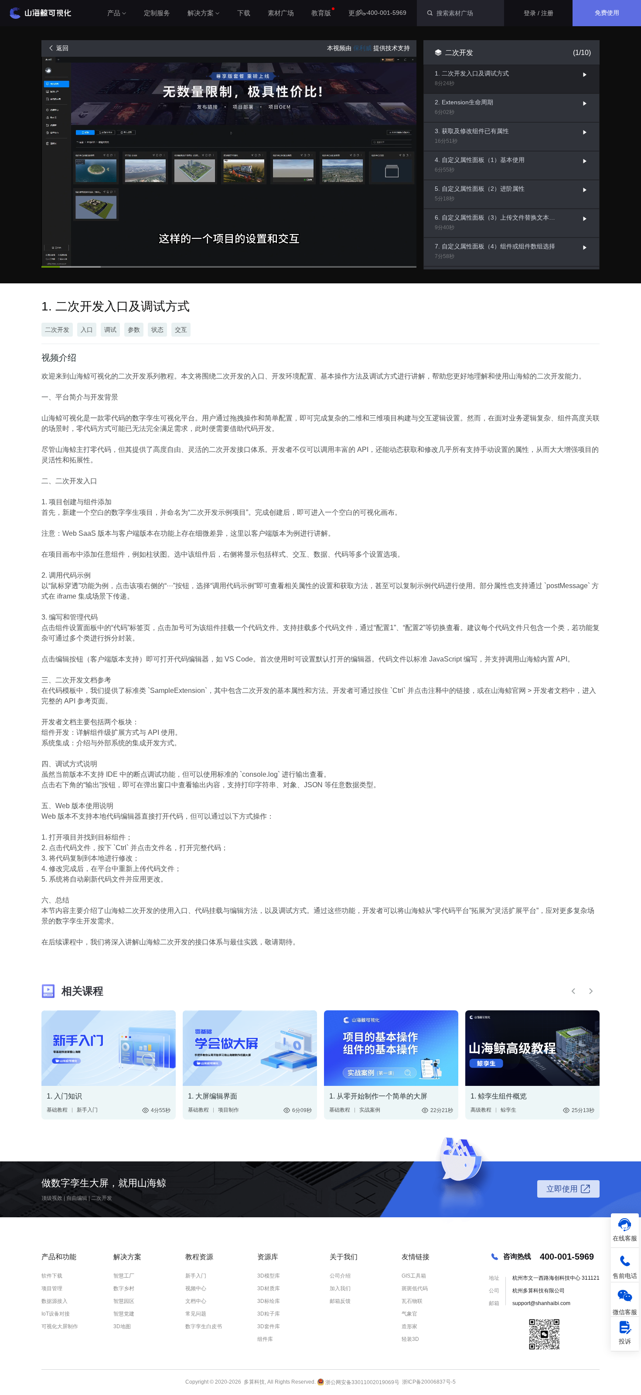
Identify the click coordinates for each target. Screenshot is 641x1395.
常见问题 (195, 1314)
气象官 (409, 1314)
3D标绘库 (268, 1301)
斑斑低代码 (415, 1288)
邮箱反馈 (340, 1301)
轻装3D (410, 1339)
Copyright (196, 1382)
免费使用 (607, 12)
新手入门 (87, 1110)
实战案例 (369, 1110)
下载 (243, 13)
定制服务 (157, 13)
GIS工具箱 (414, 1276)
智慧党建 (123, 1314)
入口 (87, 329)
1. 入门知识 (64, 1096)
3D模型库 (268, 1276)
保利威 (362, 48)
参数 (134, 329)
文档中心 (195, 1301)
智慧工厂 (123, 1276)
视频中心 (195, 1288)
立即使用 (562, 1189)
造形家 (409, 1326)
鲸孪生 (508, 1110)
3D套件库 (268, 1326)
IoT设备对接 (55, 1314)
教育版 (321, 13)
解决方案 (201, 13)
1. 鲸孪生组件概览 (499, 1096)
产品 (113, 13)
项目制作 (228, 1110)
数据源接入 (54, 1301)
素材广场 (281, 13)
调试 (110, 329)
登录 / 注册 (538, 13)
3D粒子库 (268, 1314)
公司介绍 (340, 1276)
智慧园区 (123, 1301)
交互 (181, 329)
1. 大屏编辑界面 (212, 1096)
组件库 (265, 1339)
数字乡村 (123, 1288)
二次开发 (57, 329)
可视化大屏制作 (59, 1326)
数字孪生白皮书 (203, 1326)
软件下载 (51, 1276)
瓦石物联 (412, 1301)
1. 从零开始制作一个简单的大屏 (378, 1096)
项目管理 (51, 1288)
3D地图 (122, 1326)
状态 (157, 329)
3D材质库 (268, 1288)
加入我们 (340, 1288)
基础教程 (57, 1110)
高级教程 (481, 1110)
